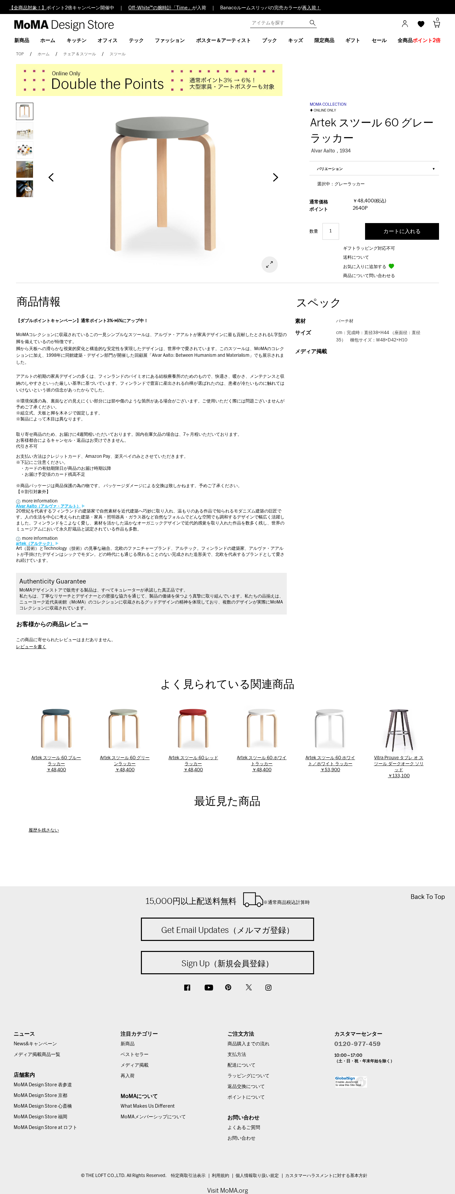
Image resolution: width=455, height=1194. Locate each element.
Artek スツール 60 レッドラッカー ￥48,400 (193, 764)
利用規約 (220, 1176)
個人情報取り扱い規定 (257, 1176)
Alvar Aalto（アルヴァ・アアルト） (48, 506)
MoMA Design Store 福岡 (40, 1117)
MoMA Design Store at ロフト (45, 1127)
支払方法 (237, 1054)
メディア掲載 (135, 1065)
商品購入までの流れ (248, 1044)
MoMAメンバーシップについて (153, 1117)
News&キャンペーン (35, 1044)
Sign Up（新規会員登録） (227, 963)
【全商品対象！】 (27, 8)
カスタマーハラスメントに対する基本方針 (326, 1176)
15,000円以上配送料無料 (228, 901)
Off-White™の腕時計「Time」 (160, 8)
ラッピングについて (248, 1076)
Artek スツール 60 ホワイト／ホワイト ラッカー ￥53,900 (330, 764)
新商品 (128, 1044)
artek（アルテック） (35, 543)
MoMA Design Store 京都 (40, 1095)
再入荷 (128, 1076)
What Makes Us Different (148, 1106)
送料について (356, 257)
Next (275, 180)
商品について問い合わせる (369, 276)
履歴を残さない (44, 830)
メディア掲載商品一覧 (37, 1054)
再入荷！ (311, 8)
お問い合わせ (241, 1138)
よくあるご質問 (244, 1127)
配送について (241, 1065)
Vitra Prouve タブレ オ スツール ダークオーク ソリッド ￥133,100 (399, 767)
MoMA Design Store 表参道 (43, 1085)
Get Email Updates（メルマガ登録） (227, 930)
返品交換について (246, 1086)
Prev (51, 180)
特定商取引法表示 (188, 1176)
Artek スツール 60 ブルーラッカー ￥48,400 (56, 764)
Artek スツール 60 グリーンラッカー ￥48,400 (125, 764)
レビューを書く (31, 647)
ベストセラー (135, 1054)
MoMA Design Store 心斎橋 (43, 1106)
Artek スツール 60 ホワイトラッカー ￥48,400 (261, 764)
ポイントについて (246, 1097)
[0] (434, 26)
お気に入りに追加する (365, 267)
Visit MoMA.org (227, 1190)
